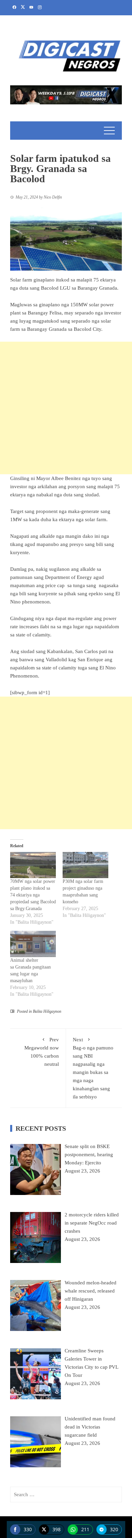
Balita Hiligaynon (47, 1011)
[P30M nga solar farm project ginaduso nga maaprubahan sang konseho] (85, 865)
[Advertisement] (66, 408)
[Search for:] (66, 1494)
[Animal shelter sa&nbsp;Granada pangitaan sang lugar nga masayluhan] (33, 944)
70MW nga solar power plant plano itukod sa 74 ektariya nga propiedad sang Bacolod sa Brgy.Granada (33, 895)
